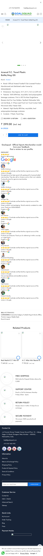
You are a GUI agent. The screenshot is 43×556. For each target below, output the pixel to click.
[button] (18, 357)
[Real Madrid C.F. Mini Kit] (11, 345)
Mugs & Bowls (32, 315)
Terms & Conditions (8, 471)
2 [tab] (21, 65)
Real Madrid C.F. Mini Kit (10, 360)
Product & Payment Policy (10, 468)
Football (25, 315)
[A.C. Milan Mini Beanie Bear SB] (32, 345)
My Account (5, 516)
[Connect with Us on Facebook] (4, 449)
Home (7, 20)
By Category (19, 315)
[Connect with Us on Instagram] (9, 449)
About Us (5, 458)
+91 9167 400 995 (9, 444)
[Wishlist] (2, 26)
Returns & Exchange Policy (10, 462)
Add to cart (23, 135)
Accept (32, 553)
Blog (3, 523)
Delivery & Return (10, 118)
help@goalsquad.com (10, 440)
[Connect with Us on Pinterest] (14, 449)
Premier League (6, 317)
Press (3, 526)
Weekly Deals (15, 317)
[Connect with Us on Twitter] (19, 449)
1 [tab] (18, 65)
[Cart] (41, 14)
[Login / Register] (38, 14)
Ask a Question (29, 118)
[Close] (40, 2)
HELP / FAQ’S (6, 499)
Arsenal (8, 80)
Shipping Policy (7, 465)
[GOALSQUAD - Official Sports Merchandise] (22, 14)
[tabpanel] (21, 43)
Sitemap (4, 505)
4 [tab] (25, 65)
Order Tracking (6, 520)
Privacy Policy (6, 475)
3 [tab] (23, 65)
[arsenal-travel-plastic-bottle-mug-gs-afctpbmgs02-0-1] (21, 43)
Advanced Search (7, 502)
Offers (40, 315)
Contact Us (5, 496)
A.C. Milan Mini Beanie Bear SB (32, 360)
